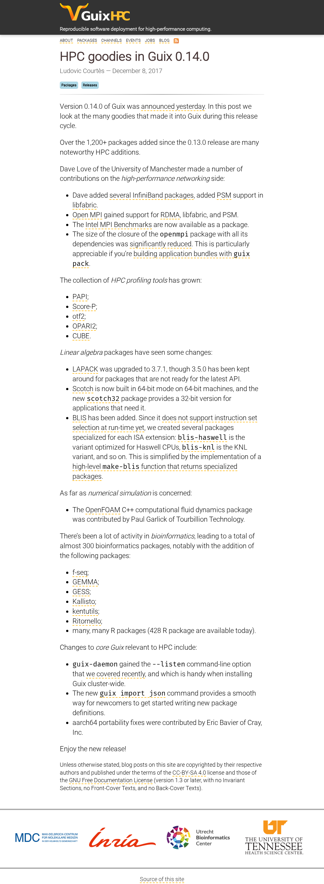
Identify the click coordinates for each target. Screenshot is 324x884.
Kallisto (83, 601)
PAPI (79, 297)
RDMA (170, 215)
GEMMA (85, 582)
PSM (224, 195)
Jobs (150, 40)
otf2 (78, 316)
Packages (87, 40)
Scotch (82, 389)
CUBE (81, 336)
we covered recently (115, 674)
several (120, 195)
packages (179, 195)
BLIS (79, 418)
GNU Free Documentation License (111, 780)
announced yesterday (173, 106)
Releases (90, 85)
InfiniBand (148, 195)
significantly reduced (160, 244)
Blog (164, 40)
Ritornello (86, 621)
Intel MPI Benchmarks (118, 225)
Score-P (84, 306)
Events (133, 40)
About (66, 40)
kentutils (85, 611)
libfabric (84, 205)
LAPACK (85, 369)
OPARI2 (84, 326)
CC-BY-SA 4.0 (189, 773)
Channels (111, 40)
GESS (81, 592)
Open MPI (87, 215)
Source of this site (162, 879)
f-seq (79, 572)
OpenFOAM (102, 510)
